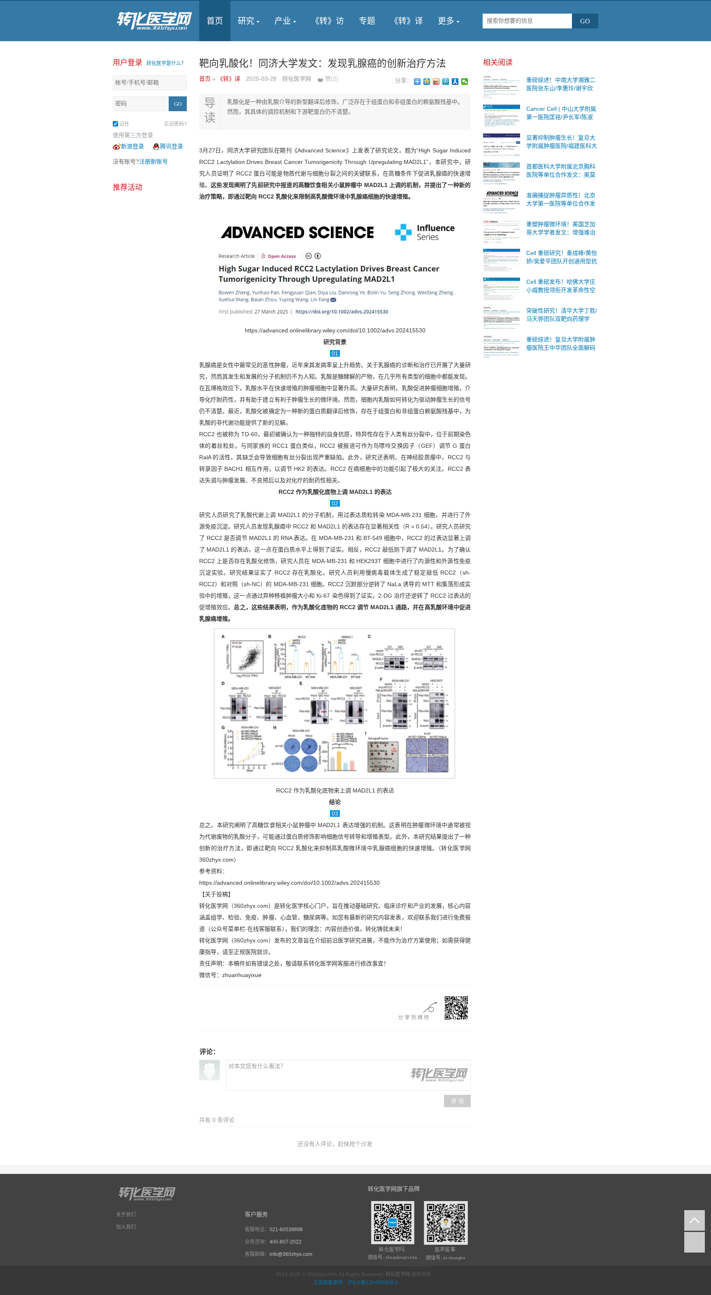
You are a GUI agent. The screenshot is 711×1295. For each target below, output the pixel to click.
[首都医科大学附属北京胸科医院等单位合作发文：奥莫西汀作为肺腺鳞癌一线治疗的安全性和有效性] (501, 173)
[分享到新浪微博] (436, 81)
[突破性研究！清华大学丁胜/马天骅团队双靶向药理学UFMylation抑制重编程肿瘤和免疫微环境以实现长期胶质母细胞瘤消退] (501, 317)
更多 (446, 21)
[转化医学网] (155, 21)
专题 (367, 21)
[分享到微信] (464, 81)
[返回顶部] (694, 1220)
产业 (282, 21)
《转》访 (327, 21)
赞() (331, 78)
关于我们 (126, 1215)
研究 (246, 21)
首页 (215, 21)
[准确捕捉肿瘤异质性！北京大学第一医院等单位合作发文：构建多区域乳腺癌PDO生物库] (501, 202)
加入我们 (126, 1227)
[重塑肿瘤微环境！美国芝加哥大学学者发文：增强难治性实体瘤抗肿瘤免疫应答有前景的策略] (501, 230)
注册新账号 (153, 161)
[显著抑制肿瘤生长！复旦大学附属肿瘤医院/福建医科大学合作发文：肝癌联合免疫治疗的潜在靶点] (501, 144)
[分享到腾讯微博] (445, 81)
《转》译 (406, 21)
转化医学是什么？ (166, 63)
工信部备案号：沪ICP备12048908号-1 (355, 1283)
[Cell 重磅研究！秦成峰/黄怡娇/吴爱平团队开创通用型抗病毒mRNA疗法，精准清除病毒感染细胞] (501, 259)
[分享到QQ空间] (426, 81)
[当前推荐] (694, 1242)
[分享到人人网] (455, 81)
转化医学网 (398, 1274)
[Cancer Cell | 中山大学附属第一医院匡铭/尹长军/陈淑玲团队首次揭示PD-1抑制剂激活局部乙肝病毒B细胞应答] (501, 115)
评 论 (457, 1101)
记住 (124, 124)
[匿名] (209, 1070)
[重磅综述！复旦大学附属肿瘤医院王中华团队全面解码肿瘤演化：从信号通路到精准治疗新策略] (501, 346)
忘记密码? (175, 124)
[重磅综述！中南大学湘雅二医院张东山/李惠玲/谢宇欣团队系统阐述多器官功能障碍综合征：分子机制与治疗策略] (501, 86)
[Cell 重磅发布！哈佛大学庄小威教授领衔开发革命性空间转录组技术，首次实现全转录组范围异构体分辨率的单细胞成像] (501, 288)
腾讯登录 (171, 146)
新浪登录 (132, 146)
